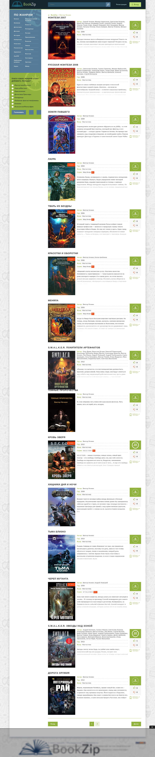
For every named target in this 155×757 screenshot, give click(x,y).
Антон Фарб (90, 638)
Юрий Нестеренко (83, 23)
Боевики (17, 23)
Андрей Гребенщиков (114, 355)
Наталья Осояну (89, 27)
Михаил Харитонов (102, 21)
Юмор (27, 66)
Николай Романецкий (113, 351)
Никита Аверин (107, 635)
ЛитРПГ (16, 56)
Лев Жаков (87, 355)
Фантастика (86, 35)
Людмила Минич (95, 72)
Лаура (52, 159)
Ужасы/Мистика (21, 88)
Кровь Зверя (56, 437)
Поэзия (27, 33)
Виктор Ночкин (82, 72)
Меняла (53, 300)
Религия (28, 41)
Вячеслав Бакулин (109, 637)
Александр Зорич (98, 70)
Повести (28, 24)
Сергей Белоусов (90, 74)
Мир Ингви (87, 172)
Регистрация (121, 4)
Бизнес (16, 19)
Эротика (28, 62)
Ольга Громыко (101, 27)
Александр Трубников (85, 353)
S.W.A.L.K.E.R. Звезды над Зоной (70, 626)
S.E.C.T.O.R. (87, 450)
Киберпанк (18, 39)
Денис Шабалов (119, 635)
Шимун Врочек (99, 353)
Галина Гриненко (104, 69)
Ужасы (27, 45)
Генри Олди (87, 25)
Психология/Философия (24, 107)
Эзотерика (29, 58)
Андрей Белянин (89, 630)
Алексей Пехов (110, 23)
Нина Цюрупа (82, 637)
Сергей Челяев (88, 21)
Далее (136, 724)
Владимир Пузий (97, 23)
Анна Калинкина (91, 357)
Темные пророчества (63, 390)
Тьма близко (57, 532)
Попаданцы (29, 28)
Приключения (30, 37)
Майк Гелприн (82, 633)
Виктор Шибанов (108, 72)
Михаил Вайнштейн (119, 69)
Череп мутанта (58, 579)
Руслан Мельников (103, 638)
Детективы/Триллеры (23, 94)
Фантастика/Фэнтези (23, 85)
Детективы (18, 27)
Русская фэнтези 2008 (63, 65)
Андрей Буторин (94, 358)
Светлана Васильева (109, 358)
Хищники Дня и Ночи (62, 484)
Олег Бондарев (112, 25)
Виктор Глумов (103, 357)
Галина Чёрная (102, 630)
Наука (16, 66)
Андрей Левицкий (99, 25)
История (17, 35)
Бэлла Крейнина (101, 257)
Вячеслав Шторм (98, 351)
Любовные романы (18, 61)
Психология (18, 48)
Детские (17, 31)
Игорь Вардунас (116, 357)
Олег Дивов (87, 351)
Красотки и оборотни (63, 253)
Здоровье (17, 52)
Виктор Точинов (114, 27)
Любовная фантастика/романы (27, 100)
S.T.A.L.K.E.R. (88, 592)
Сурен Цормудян (121, 633)
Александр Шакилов (112, 353)
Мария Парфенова (84, 70)
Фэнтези (28, 53)
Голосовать (19, 112)
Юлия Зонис (92, 633)
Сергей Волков (118, 631)
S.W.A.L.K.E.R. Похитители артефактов (74, 348)
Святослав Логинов (117, 21)
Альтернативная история (31, 19)
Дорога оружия (58, 673)
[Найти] (108, 4)
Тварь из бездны (60, 206)
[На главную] (26, 4)
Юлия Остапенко (121, 70)
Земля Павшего (59, 112)
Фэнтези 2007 (57, 18)
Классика (17, 43)
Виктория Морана (94, 637)
